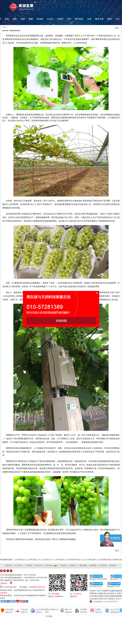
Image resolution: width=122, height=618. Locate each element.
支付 (117, 19)
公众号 (50, 19)
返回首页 (8, 565)
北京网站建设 (19, 560)
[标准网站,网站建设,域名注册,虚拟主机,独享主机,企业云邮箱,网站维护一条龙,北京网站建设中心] (14, 602)
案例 (109, 19)
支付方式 (38, 565)
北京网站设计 (47, 560)
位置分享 (3, 593)
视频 (31, 19)
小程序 (60, 19)
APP (69, 19)
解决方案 (99, 19)
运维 (89, 19)
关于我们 (18, 565)
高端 (7, 19)
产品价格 (63, 565)
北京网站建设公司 (33, 560)
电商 (23, 19)
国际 (15, 19)
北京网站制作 (59, 560)
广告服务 (28, 565)
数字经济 (79, 19)
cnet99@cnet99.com (37, 587)
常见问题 (48, 565)
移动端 (40, 19)
